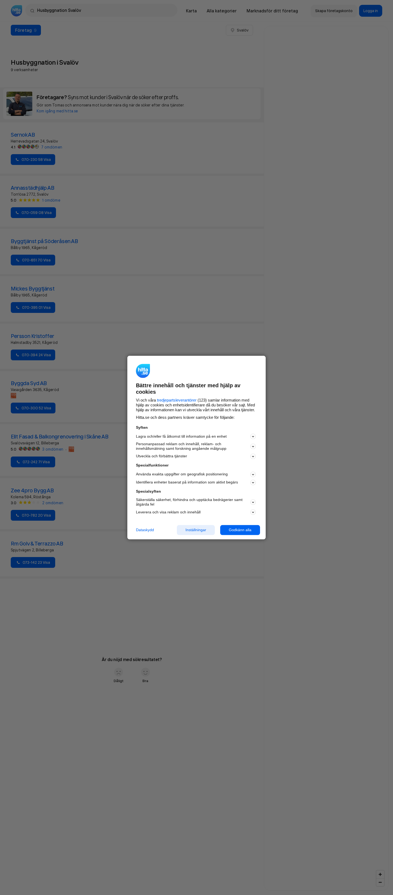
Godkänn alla (240, 530)
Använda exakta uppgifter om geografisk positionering (182, 474)
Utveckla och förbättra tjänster (161, 456)
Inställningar (195, 530)
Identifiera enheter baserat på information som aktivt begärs (187, 482)
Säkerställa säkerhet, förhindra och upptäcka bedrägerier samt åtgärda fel (189, 502)
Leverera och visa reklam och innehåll (168, 512)
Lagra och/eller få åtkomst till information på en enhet (181, 436)
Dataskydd (145, 530)
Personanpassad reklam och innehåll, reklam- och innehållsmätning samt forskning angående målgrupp (181, 446)
